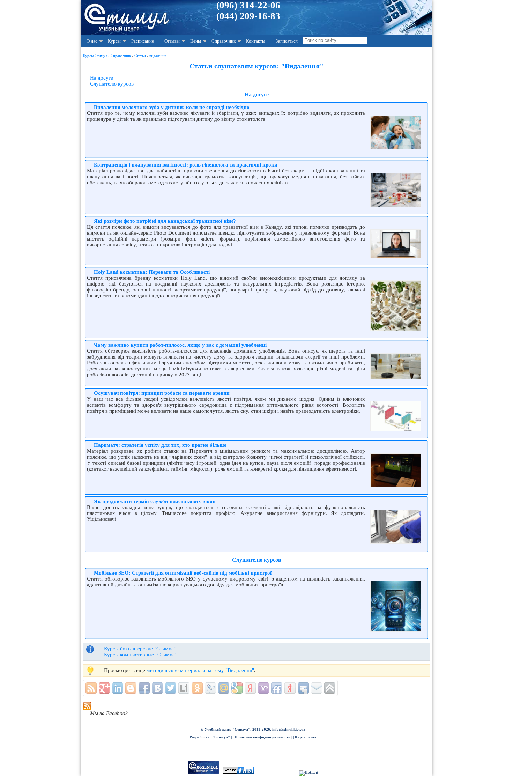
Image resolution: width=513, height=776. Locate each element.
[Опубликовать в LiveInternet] (183, 688)
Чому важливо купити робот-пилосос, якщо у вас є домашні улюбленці (180, 345)
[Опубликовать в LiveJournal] (210, 688)
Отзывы (172, 41)
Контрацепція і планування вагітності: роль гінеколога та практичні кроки (185, 165)
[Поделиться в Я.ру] (290, 688)
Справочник (223, 41)
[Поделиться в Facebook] (144, 688)
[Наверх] (329, 688)
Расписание (142, 41)
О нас (92, 41)
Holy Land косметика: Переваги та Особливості (152, 272)
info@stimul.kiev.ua (288, 729)
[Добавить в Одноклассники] (197, 688)
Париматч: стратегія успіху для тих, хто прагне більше (160, 445)
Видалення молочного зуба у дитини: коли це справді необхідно (172, 107)
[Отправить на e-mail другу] (316, 688)
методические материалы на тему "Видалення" (200, 670)
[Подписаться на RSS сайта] (91, 688)
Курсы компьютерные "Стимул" (140, 654)
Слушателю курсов (112, 84)
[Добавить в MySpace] (303, 688)
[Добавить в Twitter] (170, 688)
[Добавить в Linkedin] (117, 688)
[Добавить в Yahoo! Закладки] (263, 688)
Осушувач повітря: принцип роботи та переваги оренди (162, 393)
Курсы (114, 41)
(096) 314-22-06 (248, 5)
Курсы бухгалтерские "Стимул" (140, 648)
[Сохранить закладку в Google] (237, 688)
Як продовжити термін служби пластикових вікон (155, 501)
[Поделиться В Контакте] (157, 688)
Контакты (255, 41)
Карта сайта (306, 737)
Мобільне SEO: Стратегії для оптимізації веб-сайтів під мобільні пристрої (183, 573)
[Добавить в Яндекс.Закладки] (250, 688)
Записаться (287, 41)
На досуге (101, 78)
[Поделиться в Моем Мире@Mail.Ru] (223, 688)
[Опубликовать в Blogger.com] (130, 688)
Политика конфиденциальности (262, 737)
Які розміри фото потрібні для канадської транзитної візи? (165, 221)
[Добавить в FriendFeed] (276, 688)
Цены (195, 41)
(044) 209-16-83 (248, 16)
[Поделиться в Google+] (104, 688)
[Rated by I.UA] (238, 772)
